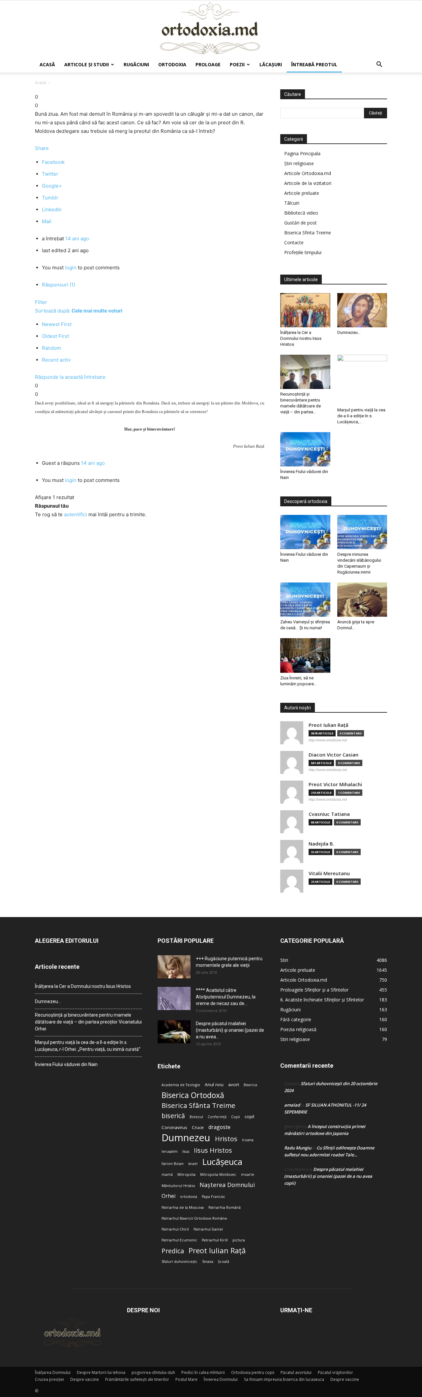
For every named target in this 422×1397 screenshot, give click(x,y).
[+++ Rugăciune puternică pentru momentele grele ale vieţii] (174, 966)
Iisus (185, 1151)
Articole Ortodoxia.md (307, 173)
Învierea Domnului (221, 1379)
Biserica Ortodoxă (193, 1095)
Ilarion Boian (173, 1163)
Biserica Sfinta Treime (307, 232)
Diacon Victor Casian (333, 755)
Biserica (250, 1085)
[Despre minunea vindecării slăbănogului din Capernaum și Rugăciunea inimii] (362, 532)
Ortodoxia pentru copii (252, 1372)
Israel (192, 1163)
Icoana (248, 1140)
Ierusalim (170, 1151)
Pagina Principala (302, 153)
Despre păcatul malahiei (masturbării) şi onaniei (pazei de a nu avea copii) (328, 1176)
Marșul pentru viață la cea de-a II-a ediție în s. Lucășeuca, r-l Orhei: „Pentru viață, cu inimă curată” (87, 1046)
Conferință (217, 1117)
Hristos (226, 1138)
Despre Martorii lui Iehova (101, 1372)
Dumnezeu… (349, 332)
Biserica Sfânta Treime (198, 1105)
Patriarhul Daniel (208, 1229)
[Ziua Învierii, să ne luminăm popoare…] (305, 655)
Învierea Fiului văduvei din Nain (66, 1064)
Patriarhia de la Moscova (183, 1207)
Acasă (47, 64)
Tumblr (50, 197)
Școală (223, 1261)
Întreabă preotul (314, 64)
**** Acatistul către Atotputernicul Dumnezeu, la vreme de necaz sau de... (226, 997)
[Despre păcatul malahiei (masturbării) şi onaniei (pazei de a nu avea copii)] (174, 1031)
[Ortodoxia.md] (211, 29)
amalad (292, 1105)
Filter (41, 302)
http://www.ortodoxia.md (328, 740)
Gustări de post (300, 223)
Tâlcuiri (291, 203)
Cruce (198, 1127)
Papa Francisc (213, 1196)
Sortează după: (78, 311)
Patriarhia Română (224, 1207)
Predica (173, 1250)
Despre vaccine (84, 1379)
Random (51, 348)
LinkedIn (52, 209)
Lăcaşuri (270, 64)
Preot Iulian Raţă (328, 725)
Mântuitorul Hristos (178, 1185)
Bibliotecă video (301, 213)
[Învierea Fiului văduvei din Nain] (305, 449)
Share (42, 148)
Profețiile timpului (302, 252)
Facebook (53, 162)
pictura (238, 1240)
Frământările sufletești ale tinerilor (137, 1379)
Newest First (57, 324)
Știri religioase (299, 163)
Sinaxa (207, 1261)
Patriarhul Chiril (175, 1229)
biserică (173, 1115)
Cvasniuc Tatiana (329, 814)
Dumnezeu (186, 1137)
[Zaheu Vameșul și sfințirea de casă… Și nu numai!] (305, 599)
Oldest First (55, 336)
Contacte (294, 242)
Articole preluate (301, 193)
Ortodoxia (172, 64)
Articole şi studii (86, 64)
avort (233, 1084)
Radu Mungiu (297, 1148)
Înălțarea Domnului (53, 1372)
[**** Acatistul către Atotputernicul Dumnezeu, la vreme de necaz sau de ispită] (174, 998)
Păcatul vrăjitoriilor (335, 1372)
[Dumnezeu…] (362, 310)
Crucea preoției (49, 1379)
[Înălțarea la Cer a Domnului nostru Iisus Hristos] (305, 310)
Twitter (50, 174)
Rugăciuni (136, 64)
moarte (247, 1174)
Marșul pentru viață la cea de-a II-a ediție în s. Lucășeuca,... (361, 415)
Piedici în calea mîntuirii (203, 1372)
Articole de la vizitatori (307, 183)
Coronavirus (174, 1127)
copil (249, 1116)
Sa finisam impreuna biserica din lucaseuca (284, 1379)
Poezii (237, 64)
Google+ (52, 186)
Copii (235, 1117)
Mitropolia (186, 1174)
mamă (167, 1174)
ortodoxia (188, 1196)
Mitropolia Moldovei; (218, 1174)
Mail (46, 221)
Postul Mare (186, 1379)
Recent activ (56, 360)
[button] (379, 65)
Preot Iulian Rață (217, 1250)
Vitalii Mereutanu (329, 873)
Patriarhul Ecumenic (179, 1240)
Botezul (196, 1117)
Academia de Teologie (181, 1085)
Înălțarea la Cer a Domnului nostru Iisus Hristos (300, 338)
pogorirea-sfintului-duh (153, 1372)
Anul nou (214, 1084)
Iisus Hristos (213, 1150)
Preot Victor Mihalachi (335, 784)
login (70, 267)
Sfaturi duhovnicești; (179, 1261)
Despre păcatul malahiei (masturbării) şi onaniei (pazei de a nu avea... (230, 1030)
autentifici (75, 514)
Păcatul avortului (296, 1372)
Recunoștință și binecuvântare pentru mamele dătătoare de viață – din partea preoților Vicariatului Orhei (88, 1021)
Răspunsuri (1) (58, 285)
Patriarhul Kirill (215, 1240)
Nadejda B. (321, 844)
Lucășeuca (222, 1161)
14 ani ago (77, 238)
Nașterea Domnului (227, 1184)
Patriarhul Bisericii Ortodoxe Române (194, 1218)
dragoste (219, 1127)
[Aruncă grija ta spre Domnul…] (362, 599)
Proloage (208, 64)
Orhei (168, 1196)
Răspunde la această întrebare (70, 377)
